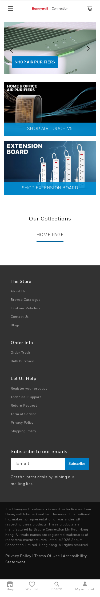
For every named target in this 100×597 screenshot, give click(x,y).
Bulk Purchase (23, 361)
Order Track (20, 352)
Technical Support (26, 397)
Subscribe (77, 464)
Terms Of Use (47, 556)
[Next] (89, 48)
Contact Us (20, 317)
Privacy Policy (22, 422)
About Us (18, 291)
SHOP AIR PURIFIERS (35, 62)
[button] (11, 8)
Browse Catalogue (26, 300)
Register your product (29, 388)
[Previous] (9, 48)
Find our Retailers (26, 308)
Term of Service (24, 414)
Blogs (15, 325)
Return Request (24, 405)
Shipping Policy (23, 431)
